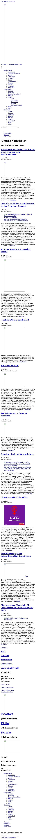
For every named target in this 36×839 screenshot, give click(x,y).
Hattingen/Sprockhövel (14, 94)
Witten (9, 108)
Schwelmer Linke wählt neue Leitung (17, 454)
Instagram (7, 713)
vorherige (3, 647)
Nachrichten (14, 100)
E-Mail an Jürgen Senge (7, 690)
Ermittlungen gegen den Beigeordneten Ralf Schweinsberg (16, 554)
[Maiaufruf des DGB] (18, 380)
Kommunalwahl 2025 (14, 73)
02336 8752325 (5, 684)
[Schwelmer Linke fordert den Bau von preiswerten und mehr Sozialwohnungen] (18, 169)
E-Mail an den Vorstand (7, 687)
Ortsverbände (8, 89)
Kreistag (10, 111)
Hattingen (10, 116)
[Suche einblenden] (1, 66)
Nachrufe (10, 83)
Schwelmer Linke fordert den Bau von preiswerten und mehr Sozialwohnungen (18, 151)
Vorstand (13, 103)
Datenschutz (11, 87)
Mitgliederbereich (12, 81)
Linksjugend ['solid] (16, 105)
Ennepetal (10, 91)
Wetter (9, 106)
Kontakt (10, 84)
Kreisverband (8, 70)
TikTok (5, 723)
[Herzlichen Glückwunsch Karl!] (18, 340)
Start (12, 98)
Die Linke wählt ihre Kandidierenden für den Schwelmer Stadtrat (17, 205)
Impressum (11, 86)
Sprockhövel (11, 121)
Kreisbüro (10, 78)
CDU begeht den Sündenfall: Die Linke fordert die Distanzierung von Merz (17, 607)
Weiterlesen (13, 200)
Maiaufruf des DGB (10, 365)
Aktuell (10, 75)
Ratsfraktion (14, 102)
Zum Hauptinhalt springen (8, 1)
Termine (10, 80)
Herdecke (10, 95)
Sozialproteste (11, 72)
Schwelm (10, 97)
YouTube (6, 732)
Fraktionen (7, 110)
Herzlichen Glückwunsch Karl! (15, 320)
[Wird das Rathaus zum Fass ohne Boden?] (18, 275)
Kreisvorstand (11, 76)
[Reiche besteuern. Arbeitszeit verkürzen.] (18, 429)
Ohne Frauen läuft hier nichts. (14, 497)
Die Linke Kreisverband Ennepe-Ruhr (11, 64)
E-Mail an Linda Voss (7, 692)
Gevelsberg (11, 92)
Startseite (6, 822)
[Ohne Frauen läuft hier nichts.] (18, 515)
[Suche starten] (18, 127)
